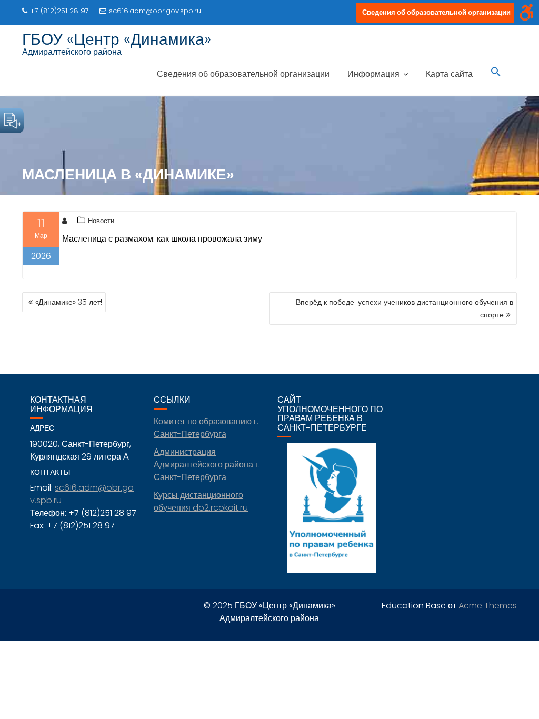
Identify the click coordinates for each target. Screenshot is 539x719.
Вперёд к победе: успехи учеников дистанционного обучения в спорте (404, 308)
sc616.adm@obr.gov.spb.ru (155, 11)
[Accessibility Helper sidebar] (526, 12)
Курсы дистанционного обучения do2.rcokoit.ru (201, 501)
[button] (496, 72)
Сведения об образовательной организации (436, 12)
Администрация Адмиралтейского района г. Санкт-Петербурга (207, 464)
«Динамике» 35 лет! (68, 302)
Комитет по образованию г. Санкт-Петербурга (206, 427)
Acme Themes (487, 606)
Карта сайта (449, 74)
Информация (373, 74)
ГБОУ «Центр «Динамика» (116, 39)
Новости (101, 221)
